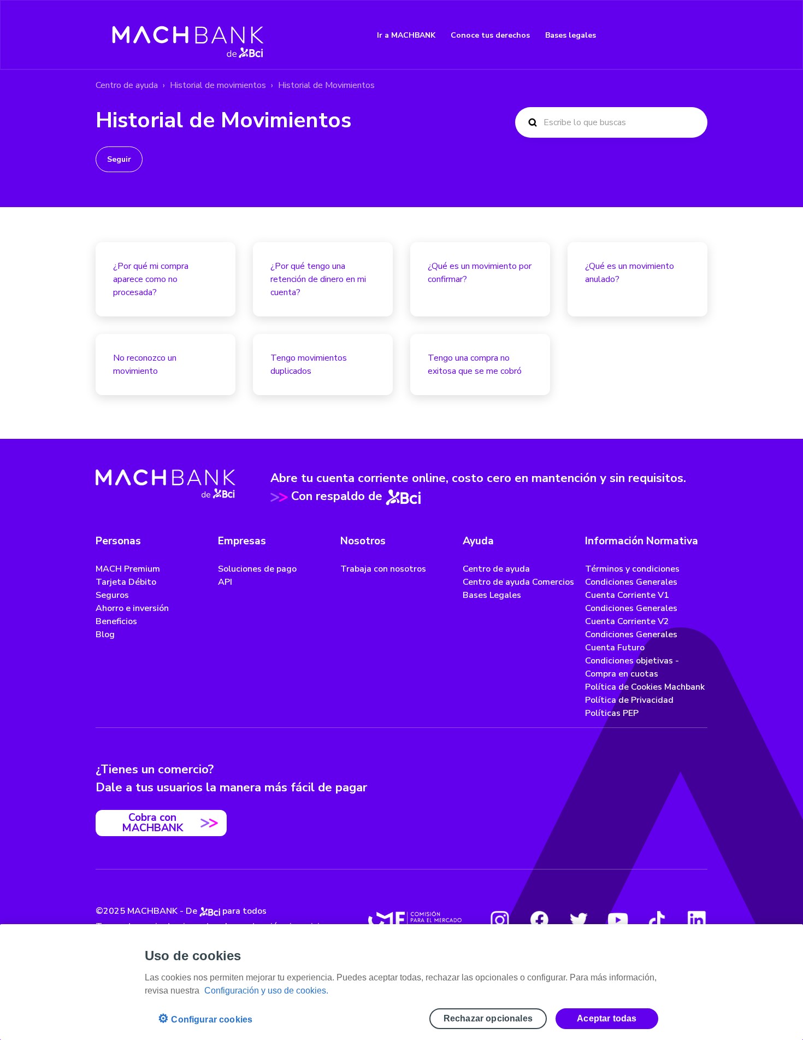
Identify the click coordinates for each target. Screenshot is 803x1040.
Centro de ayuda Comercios (518, 582)
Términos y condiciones (632, 569)
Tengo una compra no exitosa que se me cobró (475, 364)
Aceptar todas (606, 1018)
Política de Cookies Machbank (645, 687)
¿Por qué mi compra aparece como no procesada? (150, 279)
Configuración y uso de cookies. (266, 990)
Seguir (119, 159)
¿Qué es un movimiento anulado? (629, 272)
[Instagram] (500, 920)
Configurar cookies (205, 1018)
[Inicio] (188, 35)
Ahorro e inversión (132, 608)
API (225, 582)
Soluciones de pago (257, 569)
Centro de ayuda (127, 85)
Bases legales (570, 35)
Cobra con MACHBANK (152, 822)
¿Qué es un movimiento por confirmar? (480, 272)
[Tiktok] (657, 920)
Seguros (112, 595)
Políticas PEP (612, 713)
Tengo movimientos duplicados (308, 364)
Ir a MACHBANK (406, 35)
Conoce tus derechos (490, 35)
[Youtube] (618, 920)
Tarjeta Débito (126, 582)
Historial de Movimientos (326, 85)
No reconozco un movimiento (144, 364)
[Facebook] (539, 920)
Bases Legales (492, 595)
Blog (105, 634)
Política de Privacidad (629, 700)
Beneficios (116, 621)
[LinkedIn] (696, 920)
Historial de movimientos (218, 85)
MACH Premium (128, 569)
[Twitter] (578, 920)
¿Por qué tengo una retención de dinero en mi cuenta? (318, 279)
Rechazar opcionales (488, 1018)
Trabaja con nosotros (383, 569)
